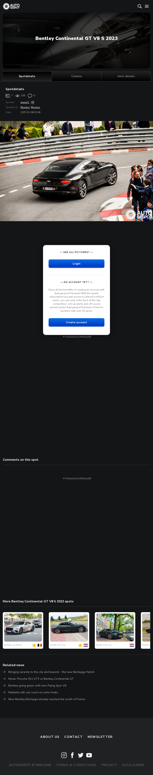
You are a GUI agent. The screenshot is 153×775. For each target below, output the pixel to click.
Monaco (25, 107)
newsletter (100, 737)
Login (76, 264)
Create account (76, 322)
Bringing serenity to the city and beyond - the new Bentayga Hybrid (51, 672)
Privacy (109, 765)
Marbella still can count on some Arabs (33, 692)
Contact (73, 737)
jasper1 (25, 102)
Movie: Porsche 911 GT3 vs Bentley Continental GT (41, 679)
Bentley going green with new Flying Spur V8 (37, 685)
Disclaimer (133, 765)
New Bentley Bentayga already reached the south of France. (47, 699)
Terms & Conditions (76, 765)
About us (50, 737)
